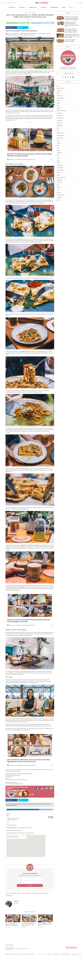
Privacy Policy (74, 954)
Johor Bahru (59, 152)
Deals (58, 105)
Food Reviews (12, 7)
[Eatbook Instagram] (42, 788)
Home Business (60, 137)
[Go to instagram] (8, 3)
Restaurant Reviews (61, 177)
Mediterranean (60, 165)
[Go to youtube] (11, 3)
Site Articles (59, 182)
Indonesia (59, 142)
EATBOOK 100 (72, 7)
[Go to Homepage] (41, 3)
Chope (58, 103)
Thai (58, 190)
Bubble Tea (59, 90)
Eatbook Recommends (61, 110)
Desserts (59, 108)
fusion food (45, 893)
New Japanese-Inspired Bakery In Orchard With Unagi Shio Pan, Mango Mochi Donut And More (72, 18)
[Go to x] (2, 3)
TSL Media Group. (30, 954)
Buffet (58, 93)
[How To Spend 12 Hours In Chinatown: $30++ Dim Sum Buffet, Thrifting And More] (60, 30)
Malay (58, 160)
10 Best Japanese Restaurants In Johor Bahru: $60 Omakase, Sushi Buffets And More (72, 36)
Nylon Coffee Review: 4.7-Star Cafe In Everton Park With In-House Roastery (45, 924)
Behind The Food (32, 7)
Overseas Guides (54, 7)
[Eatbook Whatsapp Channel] (51, 788)
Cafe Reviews (28, 12)
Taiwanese (59, 187)
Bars (58, 85)
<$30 (7, 893)
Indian (58, 140)
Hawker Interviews (61, 132)
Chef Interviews (60, 98)
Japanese (59, 150)
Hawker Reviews (60, 135)
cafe (23, 893)
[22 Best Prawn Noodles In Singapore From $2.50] (60, 41)
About (40, 954)
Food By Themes (60, 118)
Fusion (33, 12)
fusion (40, 893)
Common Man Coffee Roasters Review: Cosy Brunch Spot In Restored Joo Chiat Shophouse (12, 924)
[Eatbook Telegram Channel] (47, 788)
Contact (48, 954)
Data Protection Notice (66, 954)
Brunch (18, 893)
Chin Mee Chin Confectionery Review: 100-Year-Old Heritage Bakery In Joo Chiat (28, 924)
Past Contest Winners (56, 954)
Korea (58, 155)
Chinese (58, 100)
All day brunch (12, 893)
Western (58, 199)
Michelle (16, 901)
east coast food (34, 893)
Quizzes (58, 172)
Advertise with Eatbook (71, 947)
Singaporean (59, 180)
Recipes (64, 7)
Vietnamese (59, 197)
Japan (58, 147)
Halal (58, 130)
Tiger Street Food (60, 195)
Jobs (44, 954)
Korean (58, 157)
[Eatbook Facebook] (38, 788)
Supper (58, 185)
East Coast (27, 893)
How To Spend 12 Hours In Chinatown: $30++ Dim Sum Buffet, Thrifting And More (71, 30)
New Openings (60, 167)
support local (9, 895)
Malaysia (59, 162)
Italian (58, 145)
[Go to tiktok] (14, 3)
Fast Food (59, 113)
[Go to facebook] (5, 3)
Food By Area (60, 115)
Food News (43, 7)
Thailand (58, 192)
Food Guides (22, 7)
